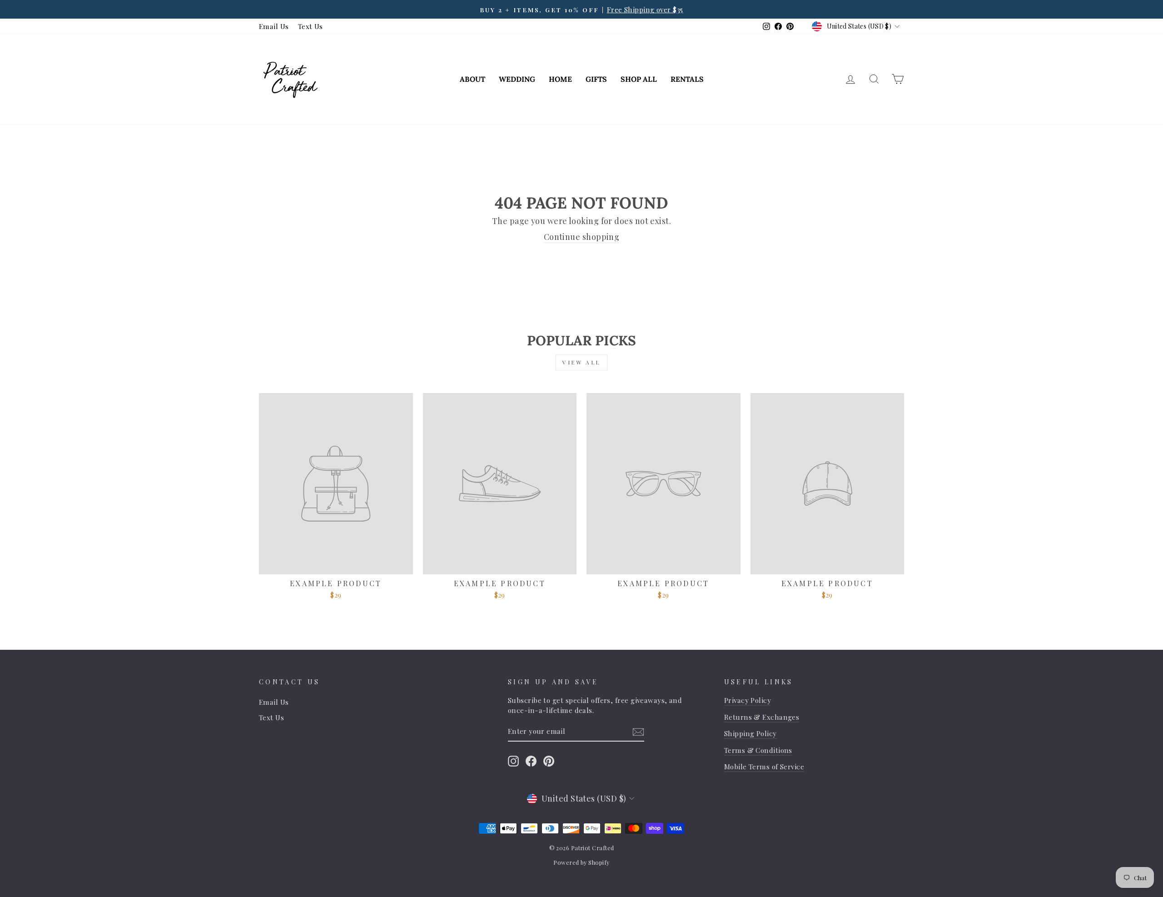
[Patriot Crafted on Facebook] (531, 761)
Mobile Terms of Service (764, 766)
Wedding (517, 79)
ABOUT (472, 79)
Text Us (310, 26)
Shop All (639, 79)
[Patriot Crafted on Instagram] (513, 761)
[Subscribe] (638, 732)
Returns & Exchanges (762, 717)
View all (581, 362)
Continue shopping (582, 236)
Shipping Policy (750, 733)
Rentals (687, 79)
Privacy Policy (747, 700)
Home (560, 79)
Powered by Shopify (581, 862)
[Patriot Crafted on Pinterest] (548, 761)
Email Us (274, 26)
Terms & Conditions (758, 750)
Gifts (596, 79)
